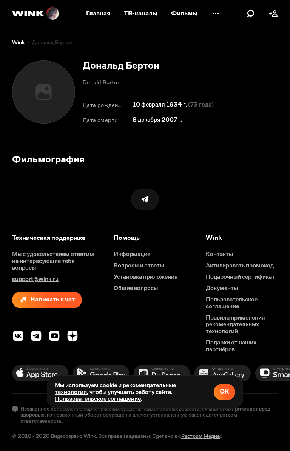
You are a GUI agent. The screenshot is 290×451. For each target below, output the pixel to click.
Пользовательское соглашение (98, 398)
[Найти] (250, 13)
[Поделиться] (145, 199)
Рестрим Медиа (200, 436)
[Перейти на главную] (36, 13)
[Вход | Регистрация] (273, 13)
